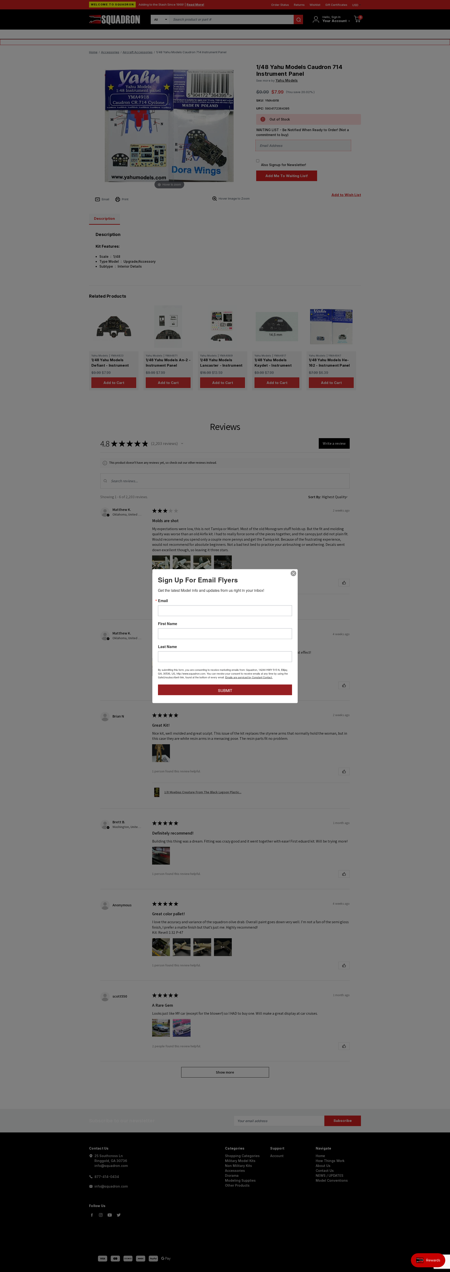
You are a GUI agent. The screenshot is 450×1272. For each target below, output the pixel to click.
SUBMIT (225, 690)
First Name (167, 623)
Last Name (167, 646)
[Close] (293, 573)
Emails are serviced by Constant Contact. (249, 677)
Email (163, 600)
